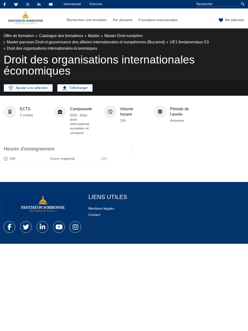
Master (94, 36)
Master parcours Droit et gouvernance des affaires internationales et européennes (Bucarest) (86, 42)
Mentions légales (101, 208)
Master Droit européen (123, 36)
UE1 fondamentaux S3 (189, 42)
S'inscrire (95, 4)
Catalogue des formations (61, 36)
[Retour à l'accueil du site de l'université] (42, 204)
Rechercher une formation (87, 20)
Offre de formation (19, 36)
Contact (94, 215)
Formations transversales (158, 20)
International (72, 4)
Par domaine (122, 20)
